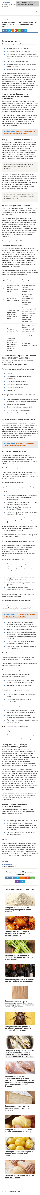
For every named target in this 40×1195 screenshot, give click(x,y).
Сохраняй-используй (10, 3)
